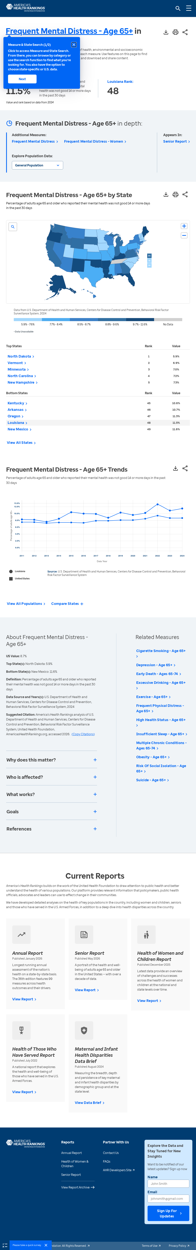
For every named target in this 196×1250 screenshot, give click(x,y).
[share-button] (185, 32)
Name (153, 1177)
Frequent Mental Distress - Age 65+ (69, 30)
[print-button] (175, 32)
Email (152, 1192)
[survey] (5, 1245)
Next (22, 79)
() (83, 734)
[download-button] (166, 32)
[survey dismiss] (46, 1245)
